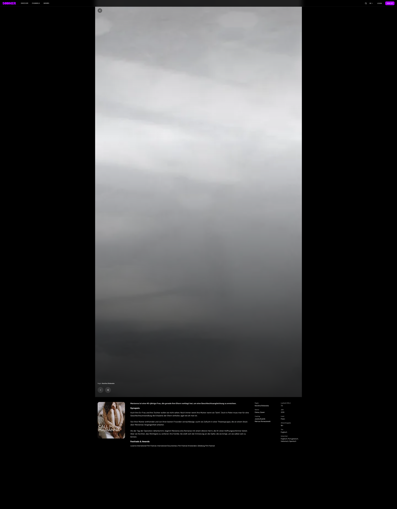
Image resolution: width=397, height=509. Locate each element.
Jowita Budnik (260, 419)
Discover (24, 3)
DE (370, 3)
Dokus (257, 412)
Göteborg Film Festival (206, 446)
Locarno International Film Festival (143, 446)
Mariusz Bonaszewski (263, 421)
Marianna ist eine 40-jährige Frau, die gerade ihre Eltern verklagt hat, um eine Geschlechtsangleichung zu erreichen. (183, 403)
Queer (262, 412)
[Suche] (366, 3)
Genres (46, 3)
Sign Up (390, 3)
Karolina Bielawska (108, 383)
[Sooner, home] (9, 3)
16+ (282, 425)
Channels (36, 3)
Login (379, 3)
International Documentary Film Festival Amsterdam (177, 446)
